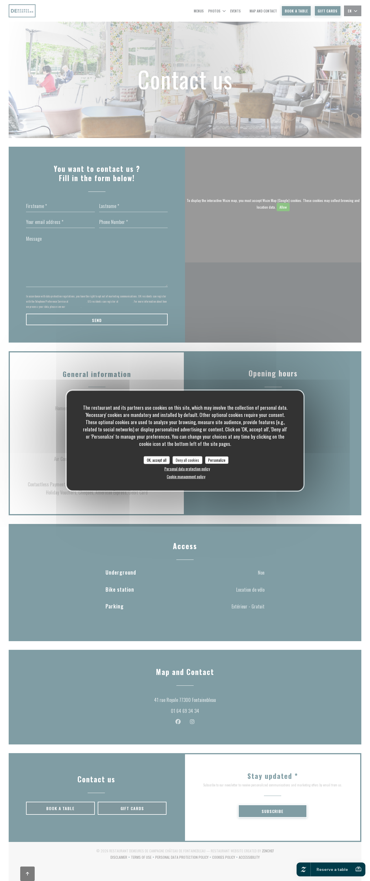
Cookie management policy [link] (186, 476)
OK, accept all (156, 460)
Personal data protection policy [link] (187, 469)
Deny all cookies (187, 460)
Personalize (216, 460)
